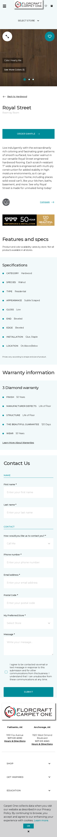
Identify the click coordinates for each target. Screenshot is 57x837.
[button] (28, 543)
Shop (10, 763)
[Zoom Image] (7, 36)
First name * (10, 484)
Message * (9, 634)
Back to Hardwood (17, 96)
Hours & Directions (14, 741)
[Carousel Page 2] (29, 79)
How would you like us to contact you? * (25, 536)
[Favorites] (46, 6)
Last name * (10, 505)
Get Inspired (15, 777)
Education (14, 790)
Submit (28, 691)
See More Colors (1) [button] (14, 69)
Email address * (12, 575)
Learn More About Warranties (18, 442)
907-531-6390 (15, 738)
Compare (45, 202)
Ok (28, 825)
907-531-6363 (42, 741)
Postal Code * (11, 595)
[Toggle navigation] (4, 6)
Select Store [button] (26, 20)
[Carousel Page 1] (24, 79)
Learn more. (41, 820)
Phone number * (12, 555)
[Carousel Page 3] (33, 79)
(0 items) (52, 6)
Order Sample (26, 133)
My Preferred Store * (14, 615)
